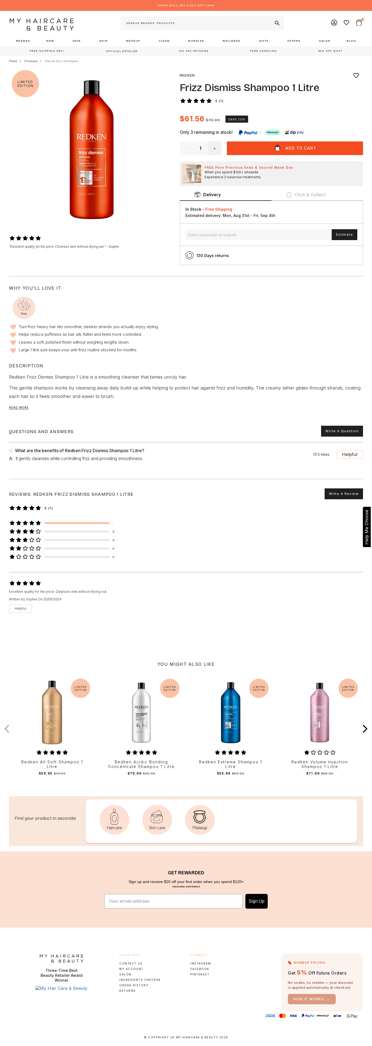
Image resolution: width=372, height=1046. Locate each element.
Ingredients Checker (139, 979)
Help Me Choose (366, 527)
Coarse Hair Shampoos (61, 61)
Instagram (200, 963)
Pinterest (199, 974)
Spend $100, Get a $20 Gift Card (186, 5)
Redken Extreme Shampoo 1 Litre (230, 764)
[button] (365, 729)
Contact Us (130, 963)
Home (13, 61)
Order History (133, 985)
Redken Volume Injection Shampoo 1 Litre (319, 764)
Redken (187, 75)
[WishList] (347, 23)
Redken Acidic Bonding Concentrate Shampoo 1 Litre (141, 764)
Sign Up (256, 901)
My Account (131, 969)
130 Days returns (212, 255)
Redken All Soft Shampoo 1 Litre (52, 764)
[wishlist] (356, 75)
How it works (311, 999)
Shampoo (31, 61)
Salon (125, 974)
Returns (127, 990)
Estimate (344, 234)
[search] (276, 23)
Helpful (349, 454)
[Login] (334, 23)
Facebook (199, 969)
